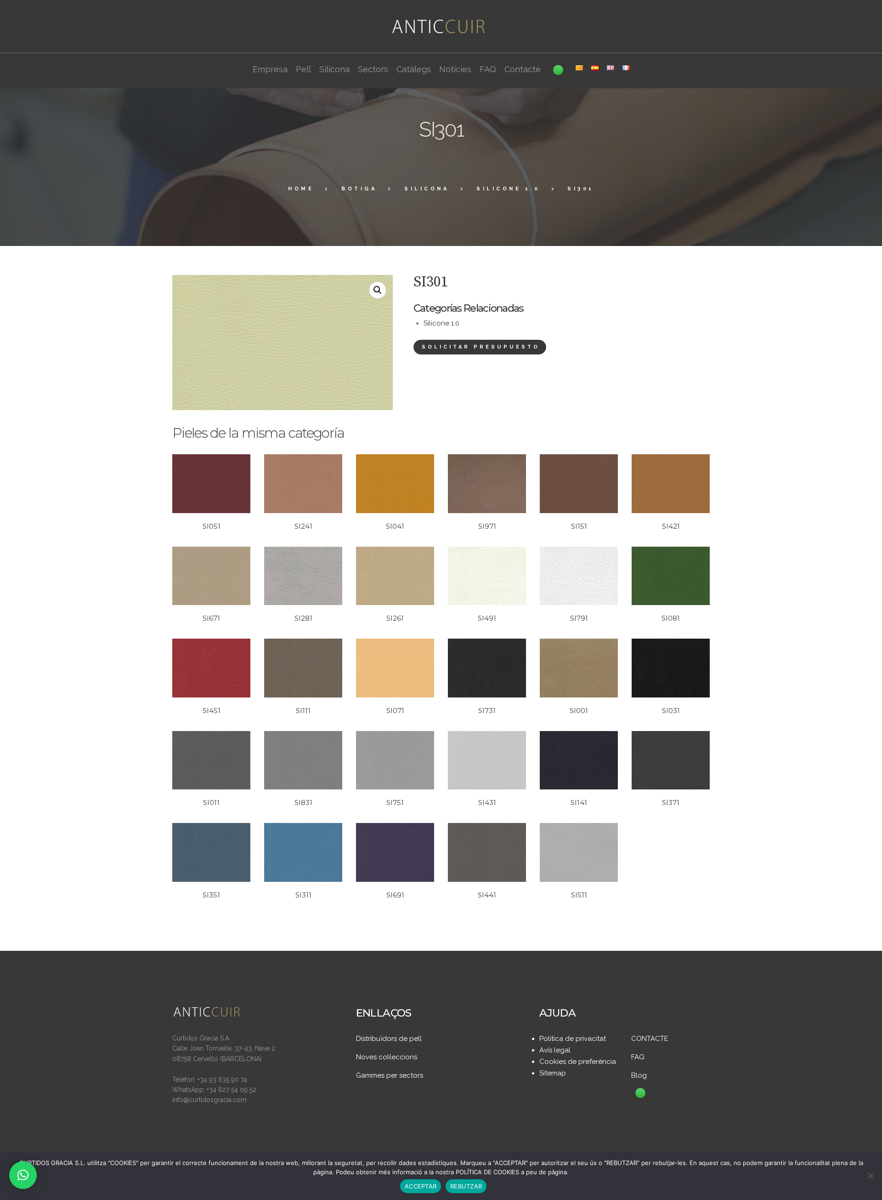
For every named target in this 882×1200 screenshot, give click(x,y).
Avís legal (555, 1050)
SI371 (670, 802)
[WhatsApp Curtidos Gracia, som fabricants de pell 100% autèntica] (640, 1094)
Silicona (426, 189)
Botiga (359, 189)
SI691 (395, 895)
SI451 (211, 710)
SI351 (211, 895)
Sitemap (552, 1073)
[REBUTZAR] (870, 1175)
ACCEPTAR (420, 1186)
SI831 (303, 802)
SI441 (487, 895)
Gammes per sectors (389, 1075)
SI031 (671, 710)
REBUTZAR (466, 1186)
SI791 (579, 618)
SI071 (395, 710)
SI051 (211, 526)
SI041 (395, 526)
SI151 (579, 526)
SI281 (303, 618)
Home (301, 189)
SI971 (487, 526)
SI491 (487, 618)
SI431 (487, 802)
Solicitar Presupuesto (481, 347)
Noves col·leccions (386, 1057)
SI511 (579, 895)
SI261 (395, 618)
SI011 (211, 802)
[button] (377, 290)
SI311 (303, 895)
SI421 (671, 526)
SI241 (303, 526)
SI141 (579, 802)
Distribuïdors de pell (389, 1038)
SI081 (671, 618)
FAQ (638, 1057)
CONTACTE (649, 1038)
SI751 (395, 802)
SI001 (579, 710)
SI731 (487, 710)
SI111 (303, 710)
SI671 (211, 618)
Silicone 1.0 (508, 189)
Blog (639, 1075)
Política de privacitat (572, 1038)
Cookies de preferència (577, 1061)
